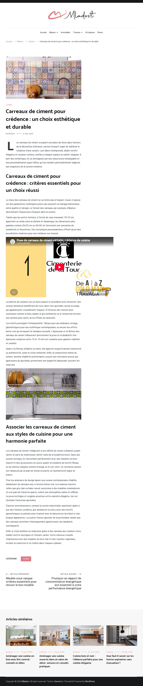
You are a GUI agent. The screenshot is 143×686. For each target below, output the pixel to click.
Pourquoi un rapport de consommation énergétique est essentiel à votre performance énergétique (63, 581)
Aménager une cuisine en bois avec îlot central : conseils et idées (20, 659)
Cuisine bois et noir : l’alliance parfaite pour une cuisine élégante (88, 659)
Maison (52, 32)
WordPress (90, 681)
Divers (100, 32)
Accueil (43, 32)
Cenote (57, 681)
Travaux (76, 32)
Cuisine (9, 105)
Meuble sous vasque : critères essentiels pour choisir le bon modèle (21, 580)
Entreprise (90, 32)
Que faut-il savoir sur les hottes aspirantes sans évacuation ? (120, 659)
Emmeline (10, 134)
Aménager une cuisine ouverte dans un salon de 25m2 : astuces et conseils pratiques (53, 661)
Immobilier (65, 32)
